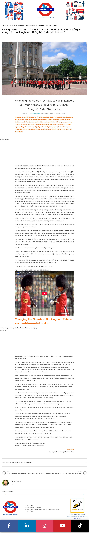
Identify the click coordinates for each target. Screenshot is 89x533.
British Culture (8, 462)
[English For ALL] (45, 10)
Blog (10, 25)
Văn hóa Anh (29, 462)
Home (4, 25)
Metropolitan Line (19, 25)
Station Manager (35, 113)
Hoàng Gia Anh (15, 462)
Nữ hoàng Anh (22, 462)
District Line (64, 113)
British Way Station (31, 25)
